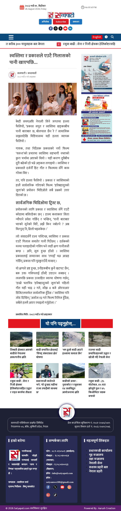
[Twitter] (60, 28)
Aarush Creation (106, 508)
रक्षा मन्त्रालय (96, 459)
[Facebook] (51, 28)
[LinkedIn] (70, 28)
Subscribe (61, 22)
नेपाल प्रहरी (95, 471)
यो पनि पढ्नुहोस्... (61, 323)
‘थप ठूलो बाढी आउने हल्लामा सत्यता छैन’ (72, 352)
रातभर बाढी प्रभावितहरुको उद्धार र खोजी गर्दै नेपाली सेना (100, 354)
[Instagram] (56, 28)
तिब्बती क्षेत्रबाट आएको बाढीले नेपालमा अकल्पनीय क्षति (21, 354)
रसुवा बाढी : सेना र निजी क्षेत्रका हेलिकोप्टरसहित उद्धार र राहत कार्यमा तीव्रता (21, 387)
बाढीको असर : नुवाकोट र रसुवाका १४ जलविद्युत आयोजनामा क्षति (72, 387)
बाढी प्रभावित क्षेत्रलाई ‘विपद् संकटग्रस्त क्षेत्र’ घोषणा (47, 354)
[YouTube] (65, 28)
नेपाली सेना (95, 463)
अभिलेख (45, 22)
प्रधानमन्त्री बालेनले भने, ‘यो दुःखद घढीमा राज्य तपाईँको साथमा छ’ (46, 387)
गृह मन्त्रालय (96, 455)
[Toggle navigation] (11, 37)
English (97, 37)
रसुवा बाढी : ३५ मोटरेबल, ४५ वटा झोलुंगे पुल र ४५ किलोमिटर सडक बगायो (97, 388)
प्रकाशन (76, 22)
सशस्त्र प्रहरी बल (98, 467)
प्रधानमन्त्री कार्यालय (100, 450)
